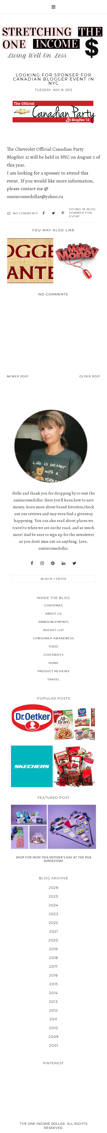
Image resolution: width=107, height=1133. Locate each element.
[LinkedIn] (63, 563)
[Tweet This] (53, 213)
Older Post (90, 376)
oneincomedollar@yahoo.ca (35, 196)
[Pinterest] (53, 563)
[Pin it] (63, 213)
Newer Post (18, 376)
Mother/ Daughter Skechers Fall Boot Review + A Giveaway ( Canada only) (32, 766)
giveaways (53, 655)
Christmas (53, 605)
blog (91, 209)
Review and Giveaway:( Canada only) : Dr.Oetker (31, 717)
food (53, 646)
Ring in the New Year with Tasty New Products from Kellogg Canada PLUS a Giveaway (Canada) (74, 724)
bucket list (53, 630)
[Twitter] (74, 563)
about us (53, 613)
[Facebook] (32, 563)
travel (53, 679)
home (54, 663)
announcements (53, 622)
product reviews (53, 671)
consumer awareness (53, 638)
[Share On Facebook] (44, 213)
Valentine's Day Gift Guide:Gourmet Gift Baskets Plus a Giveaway (74, 766)
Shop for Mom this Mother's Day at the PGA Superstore (53, 859)
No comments (25, 213)
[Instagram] (42, 563)
